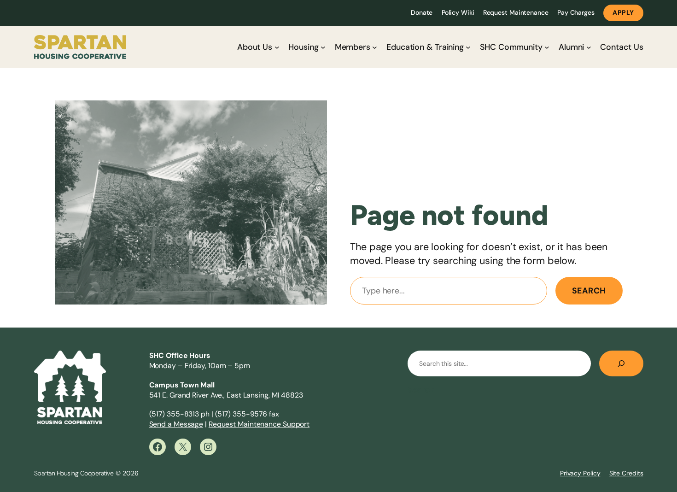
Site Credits (626, 473)
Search (589, 290)
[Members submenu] (374, 47)
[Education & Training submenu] (468, 47)
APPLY (623, 12)
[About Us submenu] (277, 47)
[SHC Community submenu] (546, 47)
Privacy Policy (580, 473)
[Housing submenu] (323, 47)
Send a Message (176, 424)
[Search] (621, 363)
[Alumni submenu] (588, 47)
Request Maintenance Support (259, 424)
